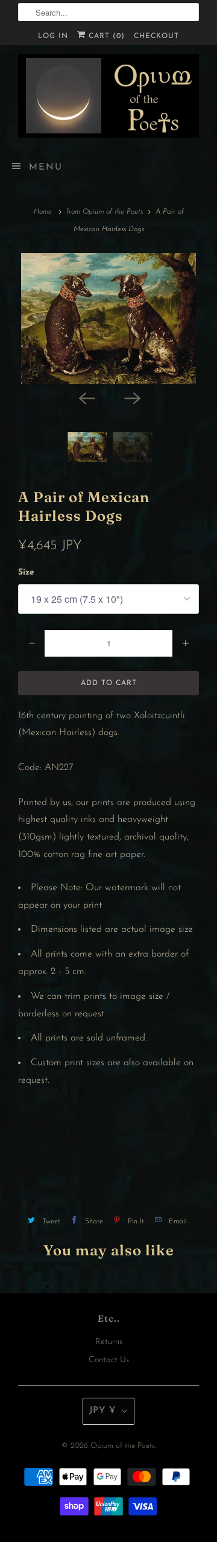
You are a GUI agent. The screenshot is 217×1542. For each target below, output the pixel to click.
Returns (108, 1341)
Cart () (105, 36)
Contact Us (109, 1360)
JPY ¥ (102, 1410)
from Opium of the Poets (104, 211)
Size (26, 572)
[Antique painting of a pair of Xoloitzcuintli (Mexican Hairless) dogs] (108, 318)
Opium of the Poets (122, 1446)
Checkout (156, 36)
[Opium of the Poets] (108, 96)
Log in (53, 36)
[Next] (131, 397)
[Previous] (85, 397)
